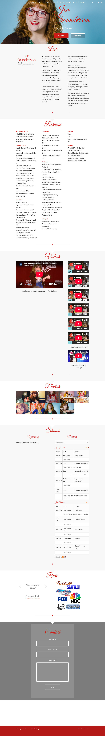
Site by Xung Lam (36, 729)
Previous (20, 586)
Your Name (52, 639)
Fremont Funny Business (33, 598)
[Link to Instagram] (98, 2)
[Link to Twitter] (92, 2)
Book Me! (61, 35)
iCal (66, 557)
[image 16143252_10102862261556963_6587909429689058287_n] (67, 408)
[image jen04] (67, 397)
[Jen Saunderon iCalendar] (88, 448)
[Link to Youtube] (101, 2)
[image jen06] (23, 408)
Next (46, 586)
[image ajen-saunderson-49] (52, 408)
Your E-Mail (52, 650)
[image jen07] (37, 408)
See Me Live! (77, 35)
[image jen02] (37, 397)
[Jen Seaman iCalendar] (88, 502)
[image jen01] (23, 397)
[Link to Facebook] (95, 2)
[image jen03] (52, 397)
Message (52, 660)
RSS (63, 557)
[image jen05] (81, 397)
